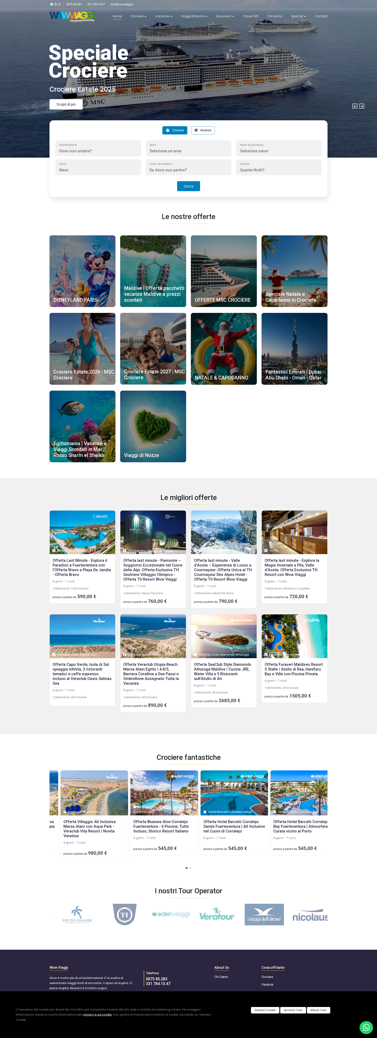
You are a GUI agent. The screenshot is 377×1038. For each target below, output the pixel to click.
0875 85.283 (156, 979)
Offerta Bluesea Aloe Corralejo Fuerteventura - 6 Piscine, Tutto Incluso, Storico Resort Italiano (150, 826)
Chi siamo (274, 16)
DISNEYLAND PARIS (75, 300)
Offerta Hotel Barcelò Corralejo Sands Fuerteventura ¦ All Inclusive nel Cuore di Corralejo (223, 826)
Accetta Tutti (293, 1010)
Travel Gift (250, 16)
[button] (186, 868)
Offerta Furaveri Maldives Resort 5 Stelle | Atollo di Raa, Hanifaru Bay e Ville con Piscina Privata (294, 669)
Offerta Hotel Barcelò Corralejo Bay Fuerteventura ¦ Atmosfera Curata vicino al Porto (290, 826)
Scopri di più (66, 104)
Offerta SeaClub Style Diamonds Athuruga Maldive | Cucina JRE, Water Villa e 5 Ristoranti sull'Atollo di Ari (222, 671)
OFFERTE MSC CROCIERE (223, 300)
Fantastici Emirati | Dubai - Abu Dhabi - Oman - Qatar (294, 375)
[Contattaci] (366, 1027)
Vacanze (162, 16)
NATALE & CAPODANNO (221, 378)
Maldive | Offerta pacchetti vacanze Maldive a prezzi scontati (154, 294)
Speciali (297, 16)
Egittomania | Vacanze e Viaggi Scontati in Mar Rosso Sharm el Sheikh (80, 449)
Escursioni (224, 16)
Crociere (137, 16)
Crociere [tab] (178, 130)
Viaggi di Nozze (193, 16)
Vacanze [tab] (205, 130)
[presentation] (354, 106)
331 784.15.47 (158, 983)
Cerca (188, 186)
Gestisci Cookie (265, 1010)
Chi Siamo (221, 977)
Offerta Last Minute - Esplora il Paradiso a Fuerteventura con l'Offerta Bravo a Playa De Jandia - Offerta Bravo (82, 567)
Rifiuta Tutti (319, 1010)
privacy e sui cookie (97, 1014)
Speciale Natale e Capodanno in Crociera (290, 297)
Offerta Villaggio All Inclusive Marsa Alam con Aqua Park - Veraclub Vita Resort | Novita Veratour (79, 828)
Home (117, 16)
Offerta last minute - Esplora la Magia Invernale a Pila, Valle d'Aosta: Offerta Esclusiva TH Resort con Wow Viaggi (292, 567)
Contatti (321, 16)
